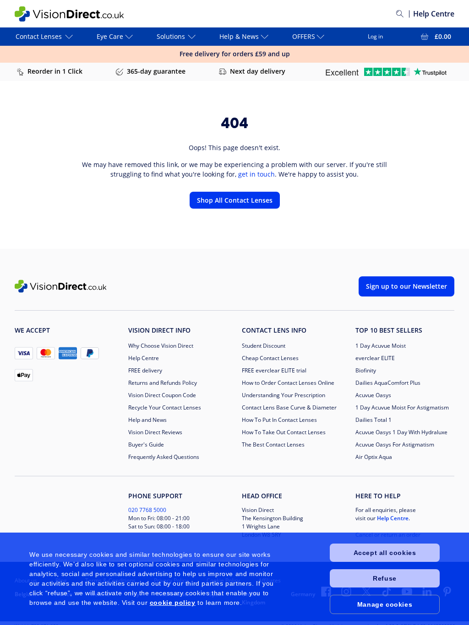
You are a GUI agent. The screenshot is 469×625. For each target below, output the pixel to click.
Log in (375, 36)
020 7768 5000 (147, 510)
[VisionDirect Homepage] (69, 14)
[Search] (399, 13)
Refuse (385, 578)
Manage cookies (384, 604)
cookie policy (173, 602)
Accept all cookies (385, 552)
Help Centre (433, 14)
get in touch (256, 174)
